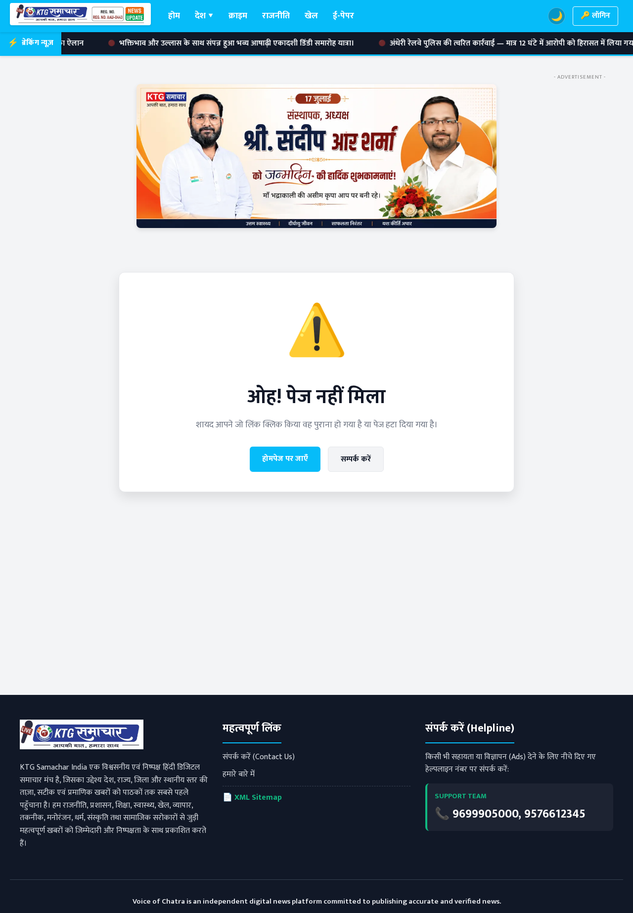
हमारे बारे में (239, 774)
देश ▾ (204, 15)
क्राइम (237, 15)
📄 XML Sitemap (252, 797)
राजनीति (276, 15)
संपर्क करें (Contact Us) (259, 757)
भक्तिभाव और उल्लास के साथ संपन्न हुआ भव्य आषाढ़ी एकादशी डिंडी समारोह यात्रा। (190, 43)
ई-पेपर (343, 15)
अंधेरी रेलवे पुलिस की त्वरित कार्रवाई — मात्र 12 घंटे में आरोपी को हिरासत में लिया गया (466, 43)
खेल (311, 15)
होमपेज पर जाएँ (285, 458)
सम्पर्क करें (356, 459)
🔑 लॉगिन (595, 15)
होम (174, 15)
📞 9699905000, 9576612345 (510, 814)
